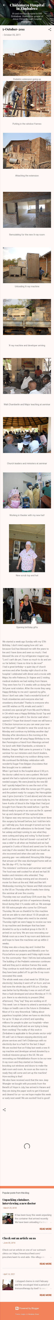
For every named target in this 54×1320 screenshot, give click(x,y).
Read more (46, 1229)
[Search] (50, 6)
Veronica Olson (33, 1314)
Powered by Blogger (29, 1308)
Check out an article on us (19, 1238)
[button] (50, 30)
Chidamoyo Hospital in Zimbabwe (27, 7)
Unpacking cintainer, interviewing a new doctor (19, 1201)
